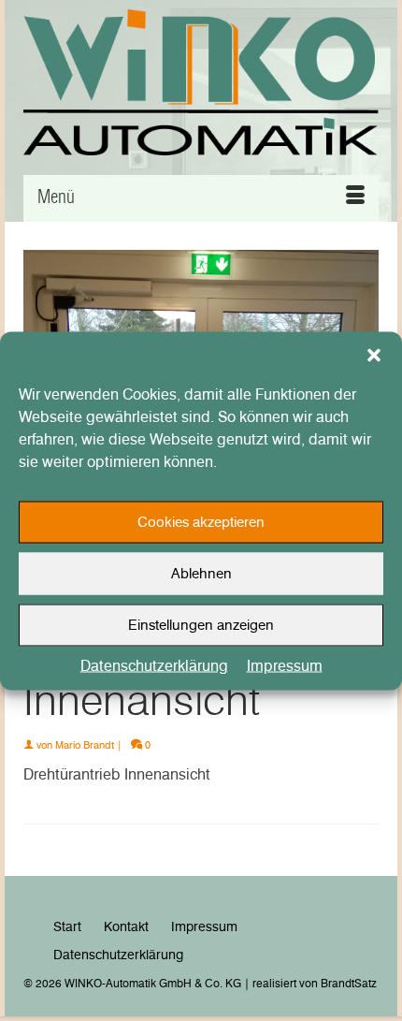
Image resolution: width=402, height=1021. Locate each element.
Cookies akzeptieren (201, 522)
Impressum (285, 665)
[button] (374, 354)
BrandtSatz (349, 983)
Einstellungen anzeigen (201, 625)
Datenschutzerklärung (154, 665)
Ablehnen (201, 573)
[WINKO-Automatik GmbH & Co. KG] (201, 82)
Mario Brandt (84, 744)
